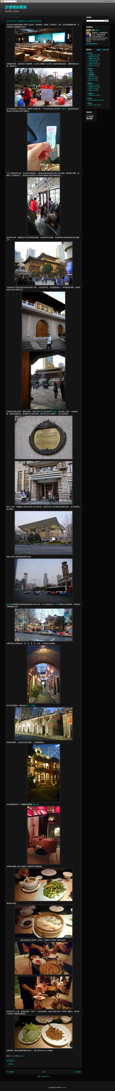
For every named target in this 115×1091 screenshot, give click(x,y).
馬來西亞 (91, 74)
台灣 (89, 53)
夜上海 (36, 804)
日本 (90, 72)
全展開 (98, 49)
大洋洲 (90, 93)
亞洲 (89, 68)
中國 (90, 70)
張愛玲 (41, 411)
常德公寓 (53, 411)
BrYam (96, 30)
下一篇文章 (10, 1072)
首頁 (43, 1072)
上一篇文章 (77, 1072)
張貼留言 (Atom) (45, 1076)
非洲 (89, 98)
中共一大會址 (31, 705)
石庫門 (57, 604)
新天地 (8, 604)
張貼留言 (11, 1064)
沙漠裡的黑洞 (16, 7)
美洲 (89, 103)
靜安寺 (63, 109)
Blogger (64, 1087)
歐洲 (89, 83)
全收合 (104, 49)
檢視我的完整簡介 (92, 44)
